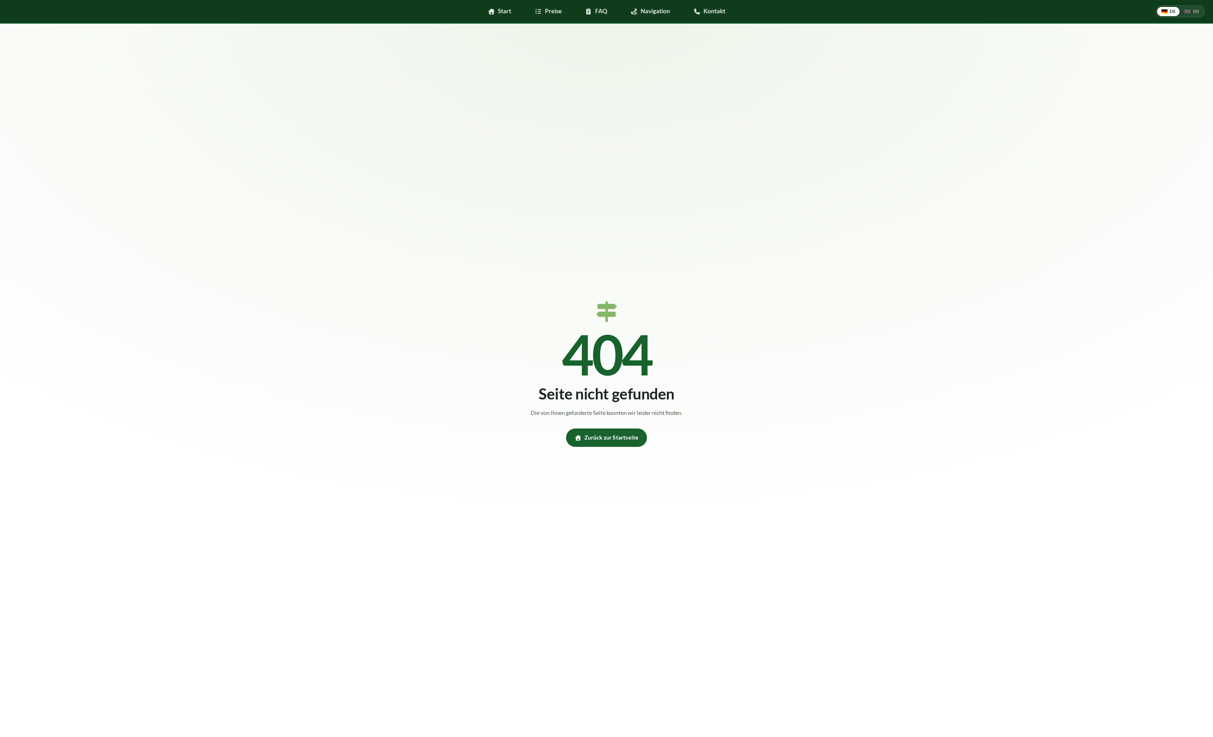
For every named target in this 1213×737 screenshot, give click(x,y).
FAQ (601, 11)
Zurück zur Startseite (611, 437)
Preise (553, 11)
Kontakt (714, 11)
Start (504, 11)
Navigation (655, 11)
